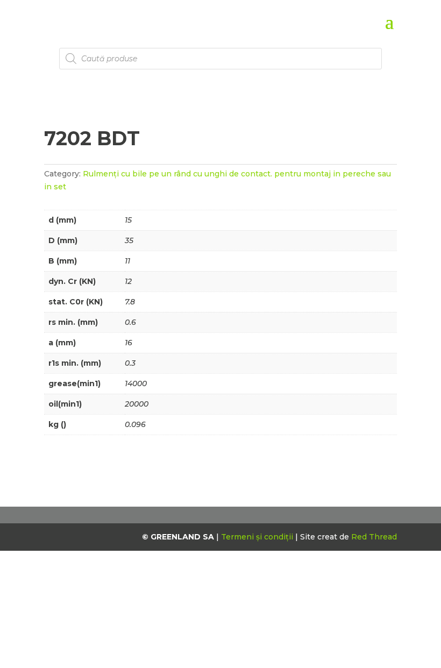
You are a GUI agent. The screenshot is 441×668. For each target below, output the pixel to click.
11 (127, 261)
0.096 (135, 424)
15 (128, 220)
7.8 (130, 302)
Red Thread (374, 537)
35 (129, 240)
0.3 (130, 363)
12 (128, 281)
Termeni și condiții (258, 537)
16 (128, 342)
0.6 (130, 322)
